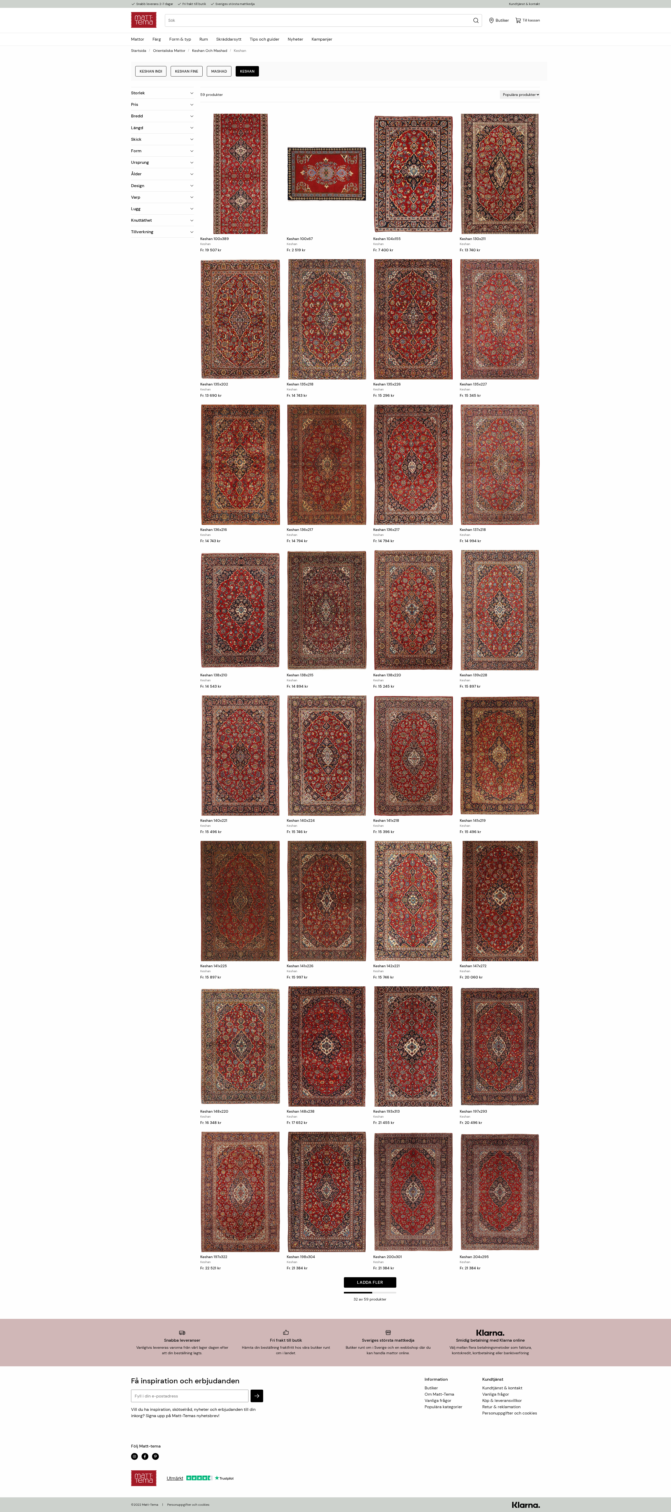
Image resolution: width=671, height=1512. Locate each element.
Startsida (138, 50)
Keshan (247, 71)
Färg (157, 39)
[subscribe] (257, 1396)
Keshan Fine (186, 71)
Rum (203, 39)
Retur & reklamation (501, 1407)
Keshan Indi (151, 71)
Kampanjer (322, 39)
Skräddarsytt (228, 39)
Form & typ (180, 39)
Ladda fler (370, 1282)
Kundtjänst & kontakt (524, 4)
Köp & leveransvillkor (502, 1400)
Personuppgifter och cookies (509, 1413)
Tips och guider (264, 39)
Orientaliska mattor (169, 50)
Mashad (219, 71)
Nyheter (295, 39)
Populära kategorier (443, 1407)
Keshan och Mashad (209, 50)
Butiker (431, 1388)
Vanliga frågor (438, 1400)
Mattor (137, 39)
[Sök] (476, 20)
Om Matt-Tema (439, 1394)
